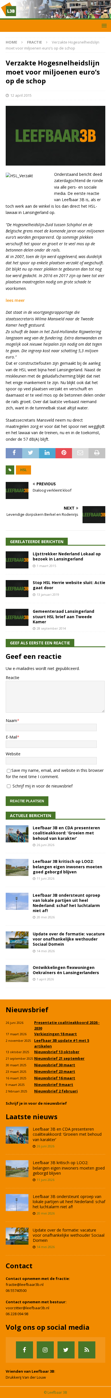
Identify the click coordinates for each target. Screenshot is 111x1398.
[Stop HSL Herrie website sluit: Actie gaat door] (17, 588)
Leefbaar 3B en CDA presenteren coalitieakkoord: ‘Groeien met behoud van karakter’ (66, 833)
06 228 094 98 (17, 1313)
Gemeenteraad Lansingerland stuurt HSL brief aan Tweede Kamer (63, 616)
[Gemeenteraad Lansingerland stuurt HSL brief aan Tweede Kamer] (17, 617)
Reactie (12, 677)
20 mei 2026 (46, 917)
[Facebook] (24, 1349)
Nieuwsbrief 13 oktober (56, 1051)
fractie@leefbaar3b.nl (25, 1284)
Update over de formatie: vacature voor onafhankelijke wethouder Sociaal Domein (69, 939)
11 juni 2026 (45, 878)
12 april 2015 (21, 95)
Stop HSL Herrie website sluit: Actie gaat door (69, 585)
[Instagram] (45, 1349)
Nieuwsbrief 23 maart (54, 1071)
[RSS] (86, 1349)
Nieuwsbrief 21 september (59, 1058)
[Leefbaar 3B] (55, 16)
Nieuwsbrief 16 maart (54, 1078)
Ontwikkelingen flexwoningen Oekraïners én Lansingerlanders (66, 970)
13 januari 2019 (48, 594)
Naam (11, 720)
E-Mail (11, 737)
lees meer (15, 300)
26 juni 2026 (45, 845)
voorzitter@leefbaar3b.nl (27, 1307)
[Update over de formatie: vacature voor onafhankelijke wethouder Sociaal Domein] (17, 940)
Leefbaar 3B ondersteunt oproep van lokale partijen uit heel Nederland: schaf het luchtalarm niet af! (66, 903)
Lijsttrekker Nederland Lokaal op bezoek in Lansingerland (67, 556)
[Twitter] (66, 1349)
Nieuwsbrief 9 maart (53, 1084)
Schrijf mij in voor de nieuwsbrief (42, 786)
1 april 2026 (45, 979)
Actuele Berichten (30, 815)
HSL (23, 469)
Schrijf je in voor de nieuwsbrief (36, 1103)
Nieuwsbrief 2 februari (56, 1091)
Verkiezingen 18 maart (55, 1033)
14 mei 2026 (46, 951)
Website (13, 753)
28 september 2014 (51, 628)
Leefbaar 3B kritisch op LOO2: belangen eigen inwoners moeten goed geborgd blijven (67, 866)
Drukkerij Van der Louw (26, 1377)
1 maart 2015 (46, 566)
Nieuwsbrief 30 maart (54, 1064)
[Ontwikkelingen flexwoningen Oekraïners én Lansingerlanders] (17, 973)
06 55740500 (16, 1290)
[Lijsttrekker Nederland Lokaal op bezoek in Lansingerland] (17, 559)
